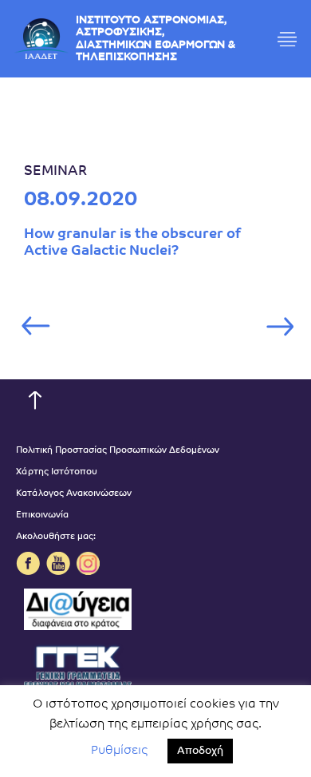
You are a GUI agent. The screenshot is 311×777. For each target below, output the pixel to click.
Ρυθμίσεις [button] (119, 751)
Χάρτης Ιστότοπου (56, 472)
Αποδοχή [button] (200, 751)
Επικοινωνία (42, 515)
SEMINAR (55, 171)
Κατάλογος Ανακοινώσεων (74, 494)
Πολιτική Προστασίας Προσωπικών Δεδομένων (117, 450)
